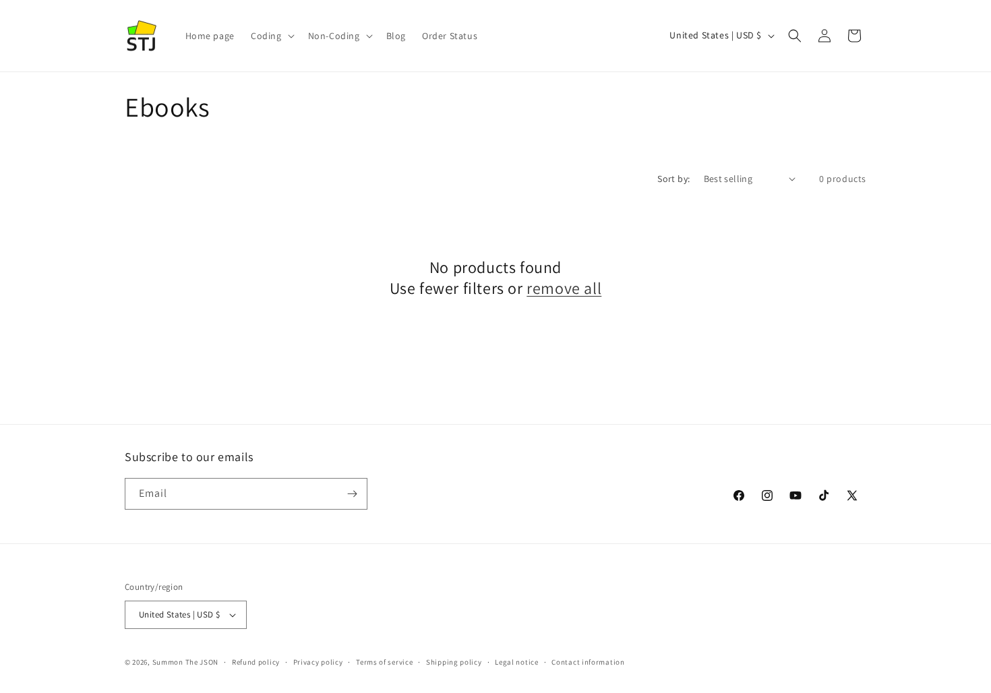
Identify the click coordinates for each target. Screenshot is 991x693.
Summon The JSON (185, 662)
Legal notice (516, 662)
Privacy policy (318, 662)
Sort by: (673, 179)
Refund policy (256, 662)
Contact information (587, 662)
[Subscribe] (352, 494)
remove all (564, 288)
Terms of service (384, 662)
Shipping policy (454, 662)
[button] (271, 36)
